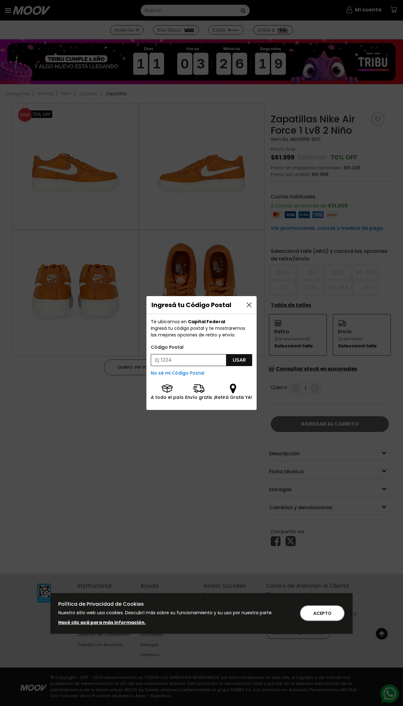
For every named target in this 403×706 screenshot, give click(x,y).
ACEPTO (322, 613)
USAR (239, 360)
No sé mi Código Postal (177, 373)
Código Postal (167, 347)
